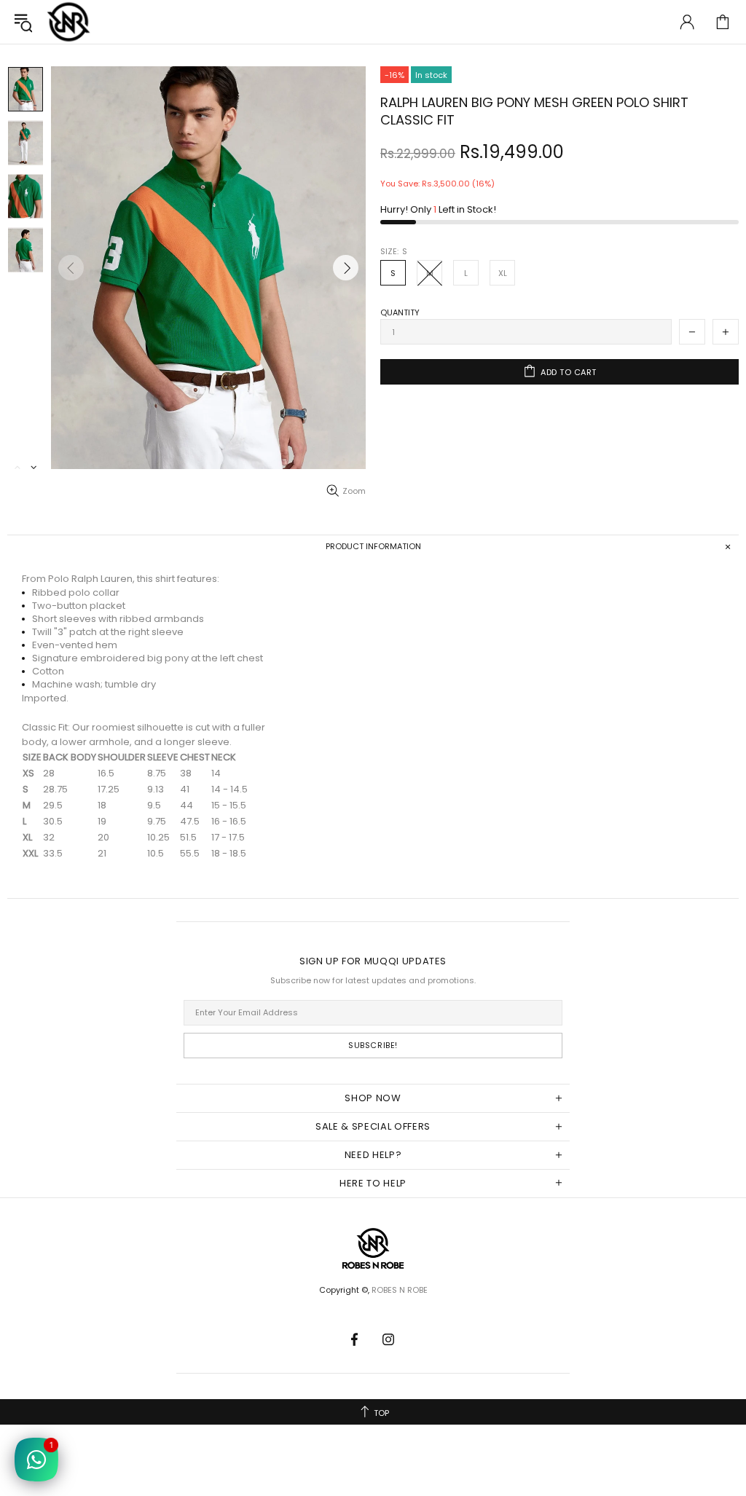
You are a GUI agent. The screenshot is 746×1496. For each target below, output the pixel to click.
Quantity (400, 312)
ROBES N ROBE (68, 22)
